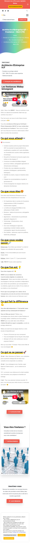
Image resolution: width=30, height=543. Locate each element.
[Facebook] (3, 11)
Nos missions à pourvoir (16, 40)
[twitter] (5, 11)
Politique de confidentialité (19, 532)
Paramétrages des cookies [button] (10, 535)
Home (15, 35)
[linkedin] (8, 11)
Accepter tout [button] (22, 535)
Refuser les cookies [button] (8, 538)
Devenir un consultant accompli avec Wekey (16, 37)
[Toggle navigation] (27, 15)
